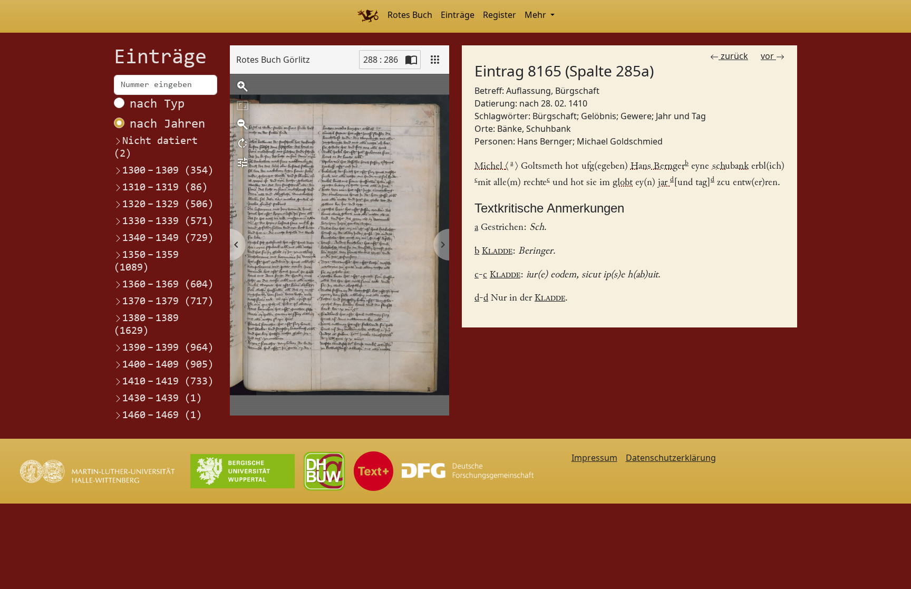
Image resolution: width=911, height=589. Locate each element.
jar (664, 183)
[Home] (367, 16)
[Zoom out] (242, 124)
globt (623, 183)
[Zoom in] (242, 86)
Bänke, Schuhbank (534, 128)
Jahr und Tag (681, 116)
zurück (733, 56)
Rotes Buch (409, 15)
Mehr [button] (536, 15)
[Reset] (242, 105)
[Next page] (441, 244)
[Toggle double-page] (411, 59)
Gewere (636, 116)
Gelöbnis (598, 116)
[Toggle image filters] (242, 162)
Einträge (457, 15)
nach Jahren (167, 124)
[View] (435, 60)
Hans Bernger (545, 141)
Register (499, 15)
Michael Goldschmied (620, 141)
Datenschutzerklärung (671, 458)
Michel (491, 166)
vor (768, 56)
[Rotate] (242, 143)
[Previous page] (238, 244)
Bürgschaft (554, 116)
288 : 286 (380, 59)
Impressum (594, 458)
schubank (730, 166)
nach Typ (157, 104)
